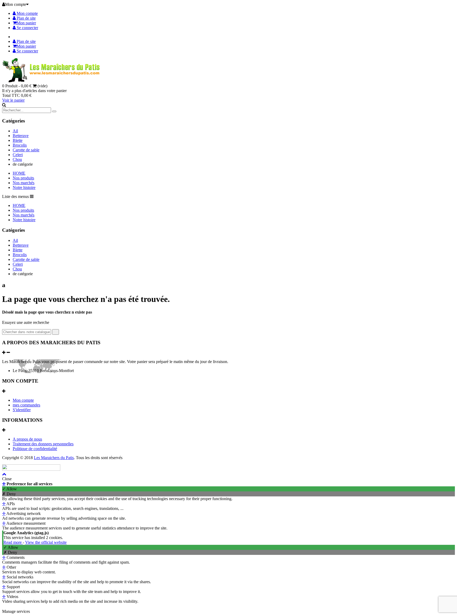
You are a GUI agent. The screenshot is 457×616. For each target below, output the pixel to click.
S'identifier (22, 409)
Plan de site (26, 18)
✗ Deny (9, 494)
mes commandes (26, 405)
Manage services (16, 611)
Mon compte (27, 13)
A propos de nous (27, 439)
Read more (13, 542)
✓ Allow (9, 489)
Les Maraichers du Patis (54, 457)
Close (7, 479)
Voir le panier (13, 100)
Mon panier (26, 23)
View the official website (46, 542)
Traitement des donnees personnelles (43, 444)
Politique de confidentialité (35, 448)
